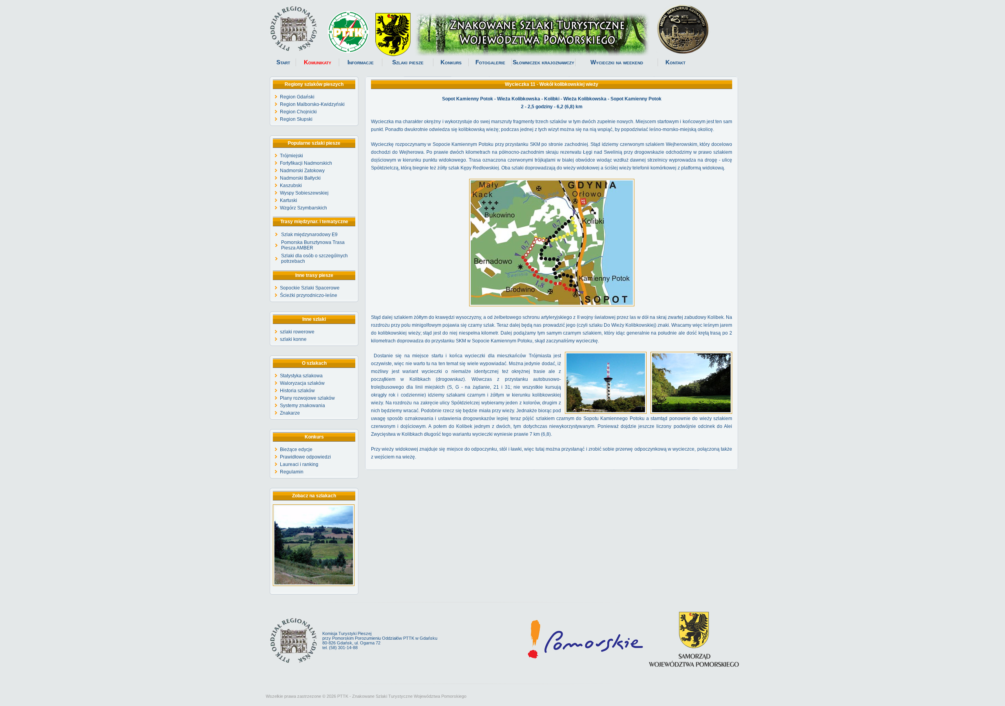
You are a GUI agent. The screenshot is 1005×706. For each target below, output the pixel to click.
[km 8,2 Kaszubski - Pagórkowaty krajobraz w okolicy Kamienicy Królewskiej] (313, 584)
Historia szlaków (297, 390)
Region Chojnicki (298, 112)
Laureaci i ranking (299, 464)
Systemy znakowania (302, 405)
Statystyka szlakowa (301, 375)
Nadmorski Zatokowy (302, 170)
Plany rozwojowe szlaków (307, 398)
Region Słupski (296, 119)
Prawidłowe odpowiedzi (305, 457)
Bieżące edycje (296, 449)
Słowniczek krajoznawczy (543, 62)
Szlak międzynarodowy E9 (309, 234)
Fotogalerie (490, 62)
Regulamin (291, 472)
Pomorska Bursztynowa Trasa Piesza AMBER (313, 245)
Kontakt (675, 62)
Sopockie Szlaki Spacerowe (310, 288)
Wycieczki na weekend (616, 62)
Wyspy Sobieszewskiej (304, 193)
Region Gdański (297, 97)
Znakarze (290, 413)
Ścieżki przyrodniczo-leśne (308, 295)
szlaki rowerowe (297, 332)
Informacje (360, 62)
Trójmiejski (291, 155)
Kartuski (288, 200)
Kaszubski (291, 185)
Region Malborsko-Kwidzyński (312, 104)
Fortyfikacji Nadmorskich (306, 163)
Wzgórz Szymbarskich (303, 208)
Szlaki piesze (408, 62)
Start (283, 62)
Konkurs (451, 62)
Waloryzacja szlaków (302, 383)
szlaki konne (293, 339)
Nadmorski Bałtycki (300, 178)
